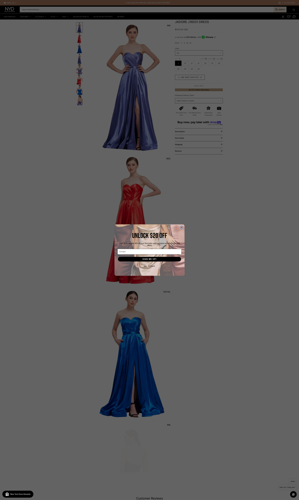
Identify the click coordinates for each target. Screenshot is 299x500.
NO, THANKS (149, 266)
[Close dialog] (181, 227)
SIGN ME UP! (149, 259)
